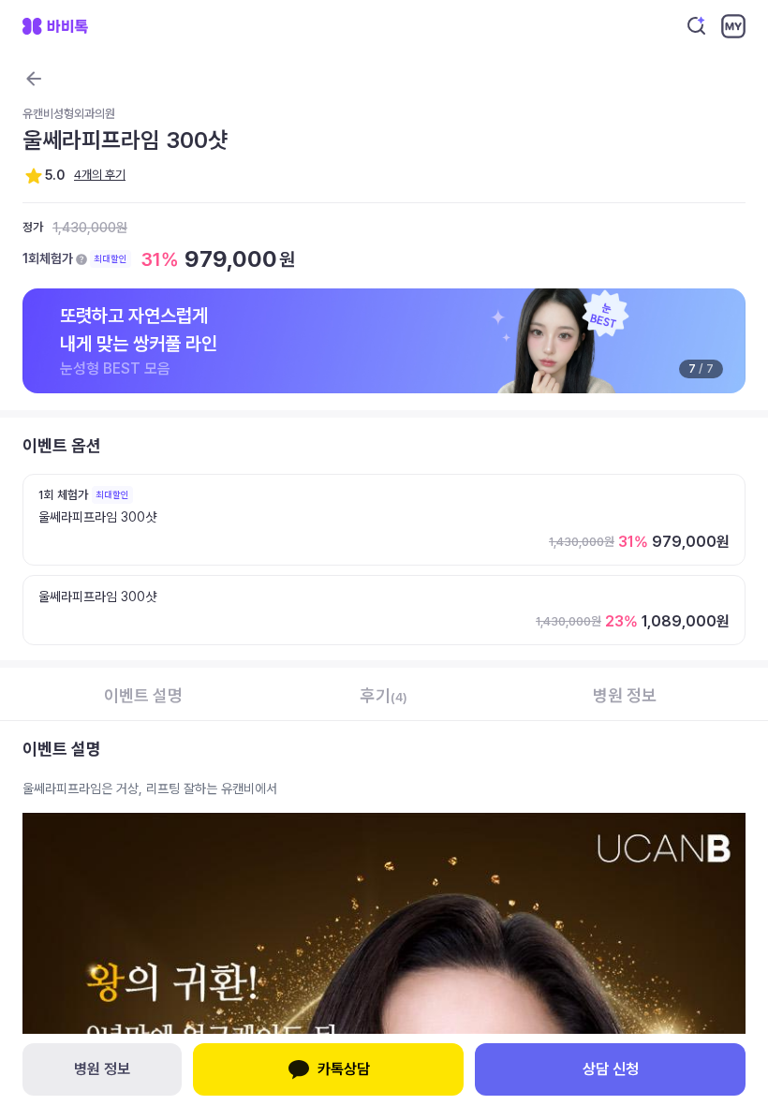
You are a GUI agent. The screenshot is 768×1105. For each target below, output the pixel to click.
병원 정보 (102, 1069)
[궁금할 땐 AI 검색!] (697, 26)
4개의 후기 (100, 175)
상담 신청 (611, 1069)
